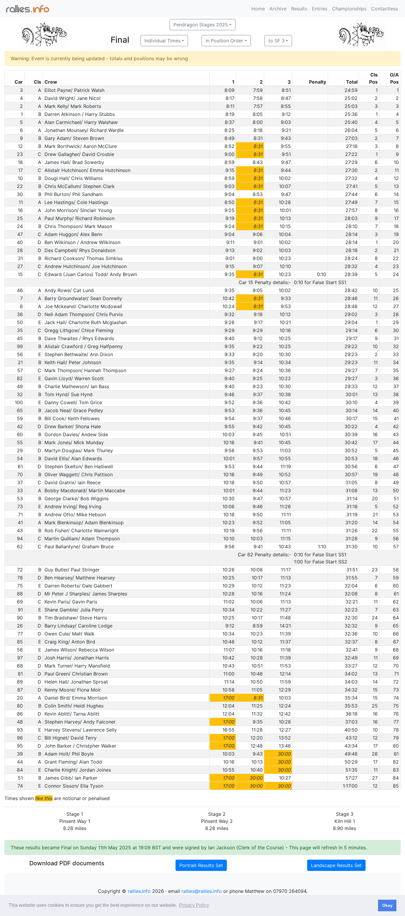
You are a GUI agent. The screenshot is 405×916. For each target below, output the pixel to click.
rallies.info (139, 891)
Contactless (384, 9)
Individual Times (162, 41)
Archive (278, 9)
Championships (349, 9)
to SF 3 (276, 41)
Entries (319, 9)
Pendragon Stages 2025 (200, 25)
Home (258, 9)
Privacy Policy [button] (194, 905)
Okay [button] (387, 905)
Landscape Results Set (336, 865)
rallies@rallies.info (201, 891)
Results (299, 9)
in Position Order (224, 41)
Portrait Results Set (201, 865)
